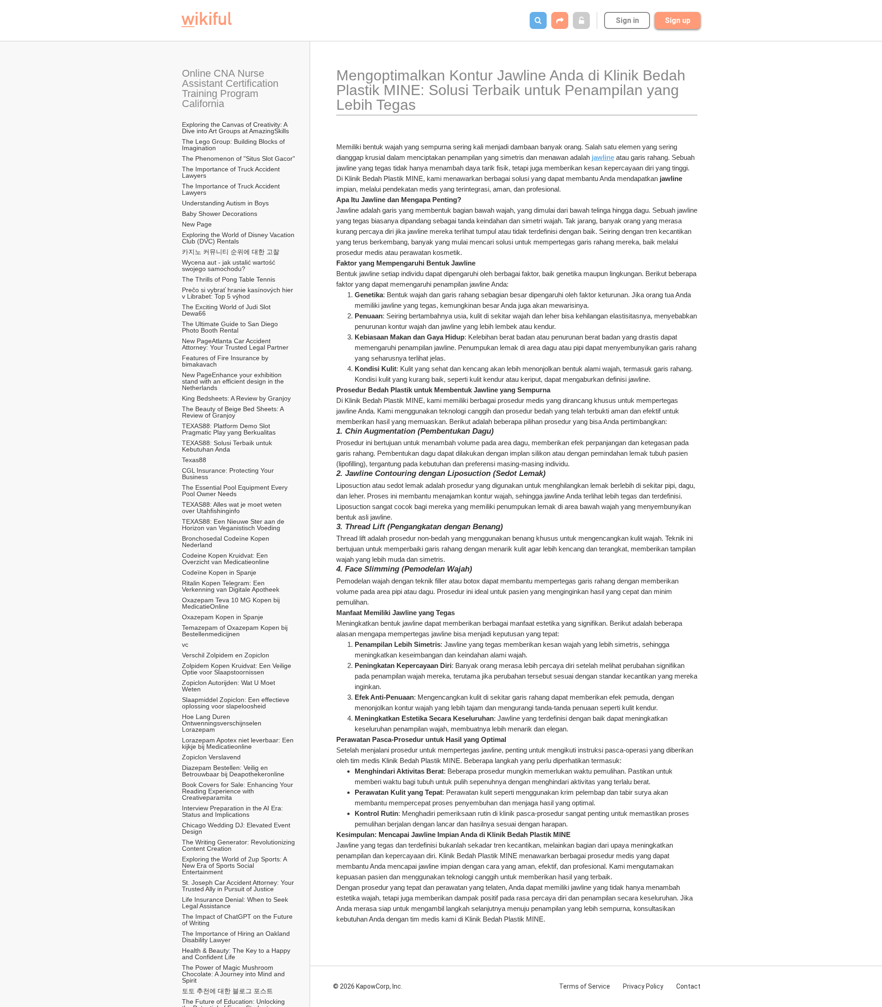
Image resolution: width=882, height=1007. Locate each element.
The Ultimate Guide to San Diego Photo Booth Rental (231, 327)
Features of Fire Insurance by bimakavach (226, 361)
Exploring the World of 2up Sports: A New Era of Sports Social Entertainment (235, 865)
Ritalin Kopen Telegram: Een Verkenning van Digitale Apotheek (230, 586)
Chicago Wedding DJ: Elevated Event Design (237, 828)
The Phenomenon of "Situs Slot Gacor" (238, 158)
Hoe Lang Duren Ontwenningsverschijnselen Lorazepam (222, 723)
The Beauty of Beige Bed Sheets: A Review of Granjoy (233, 412)
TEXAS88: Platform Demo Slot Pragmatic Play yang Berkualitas (229, 429)
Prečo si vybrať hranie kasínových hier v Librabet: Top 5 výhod (238, 293)
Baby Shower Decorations (219, 213)
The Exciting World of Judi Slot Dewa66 (227, 310)
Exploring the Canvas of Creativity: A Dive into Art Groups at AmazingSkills (235, 128)
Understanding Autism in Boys (225, 203)
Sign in (627, 20)
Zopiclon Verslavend (211, 757)
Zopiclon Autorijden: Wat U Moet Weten (229, 686)
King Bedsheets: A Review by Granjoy (236, 398)
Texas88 (194, 460)
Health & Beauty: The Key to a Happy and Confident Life (237, 954)
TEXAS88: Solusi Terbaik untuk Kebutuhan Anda (228, 446)
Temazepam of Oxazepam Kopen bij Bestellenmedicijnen (235, 631)
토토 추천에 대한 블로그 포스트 (227, 991)
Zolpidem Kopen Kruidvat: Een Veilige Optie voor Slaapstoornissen (237, 669)
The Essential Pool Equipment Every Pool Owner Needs (235, 491)
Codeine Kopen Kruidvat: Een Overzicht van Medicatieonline (226, 559)
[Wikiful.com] (206, 19)
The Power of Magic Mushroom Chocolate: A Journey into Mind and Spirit (234, 974)
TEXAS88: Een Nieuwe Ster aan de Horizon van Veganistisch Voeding (234, 525)
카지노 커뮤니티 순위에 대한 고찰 (230, 251)
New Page (197, 224)
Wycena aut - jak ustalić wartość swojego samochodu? (229, 265)
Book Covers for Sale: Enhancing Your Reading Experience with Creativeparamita (238, 791)
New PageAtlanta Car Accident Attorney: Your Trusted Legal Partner (235, 344)
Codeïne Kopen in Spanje (219, 572)
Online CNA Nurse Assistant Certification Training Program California (231, 88)
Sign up (677, 20)
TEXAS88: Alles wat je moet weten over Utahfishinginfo (232, 508)
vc (185, 644)
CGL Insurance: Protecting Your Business (229, 474)
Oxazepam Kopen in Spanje (222, 617)
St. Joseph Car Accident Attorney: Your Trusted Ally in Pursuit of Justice (239, 886)
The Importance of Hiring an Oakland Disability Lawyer (237, 937)
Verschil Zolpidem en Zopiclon (225, 655)
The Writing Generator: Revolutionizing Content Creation (239, 845)
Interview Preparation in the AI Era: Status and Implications (233, 811)
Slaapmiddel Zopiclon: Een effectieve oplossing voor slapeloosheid (236, 703)
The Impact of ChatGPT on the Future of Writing (238, 920)
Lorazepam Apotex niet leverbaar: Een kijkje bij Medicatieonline (238, 743)
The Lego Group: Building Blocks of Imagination (234, 145)
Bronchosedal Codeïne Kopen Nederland (226, 542)
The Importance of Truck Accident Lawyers (232, 172)
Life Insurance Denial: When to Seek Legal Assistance (236, 903)
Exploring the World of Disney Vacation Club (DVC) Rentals (239, 238)
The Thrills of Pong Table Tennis (228, 279)
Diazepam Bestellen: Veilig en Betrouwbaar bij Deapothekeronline (233, 771)
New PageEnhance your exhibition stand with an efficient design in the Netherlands (234, 381)
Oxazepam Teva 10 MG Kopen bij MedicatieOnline (232, 603)
